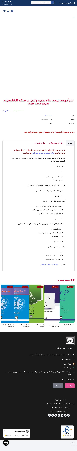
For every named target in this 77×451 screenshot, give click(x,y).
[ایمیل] (62, 415)
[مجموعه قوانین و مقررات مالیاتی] (46, 304)
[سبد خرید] (4, 11)
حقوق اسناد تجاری (69, 324)
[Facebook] (55, 415)
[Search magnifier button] (52, 2)
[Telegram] (65, 415)
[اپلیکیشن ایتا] (73, 364)
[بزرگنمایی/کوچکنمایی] (76, 445)
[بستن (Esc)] (71, 445)
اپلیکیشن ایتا (67, 364)
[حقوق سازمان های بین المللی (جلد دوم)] (15, 304)
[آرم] (70, 10)
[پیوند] (16, 11)
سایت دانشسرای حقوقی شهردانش (43, 153)
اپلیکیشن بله (67, 367)
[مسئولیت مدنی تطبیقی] (30, 304)
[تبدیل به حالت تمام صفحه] (74, 445)
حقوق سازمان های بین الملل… (23, 325)
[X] (49, 415)
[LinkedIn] (52, 415)
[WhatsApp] (59, 415)
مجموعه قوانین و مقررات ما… (55, 325)
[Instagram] (68, 415)
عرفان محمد (48, 115)
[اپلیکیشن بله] (73, 367)
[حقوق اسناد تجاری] (61, 304)
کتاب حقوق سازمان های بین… (8, 325)
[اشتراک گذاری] (73, 445)
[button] (38, 18)
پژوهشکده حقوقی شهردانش (49, 264)
